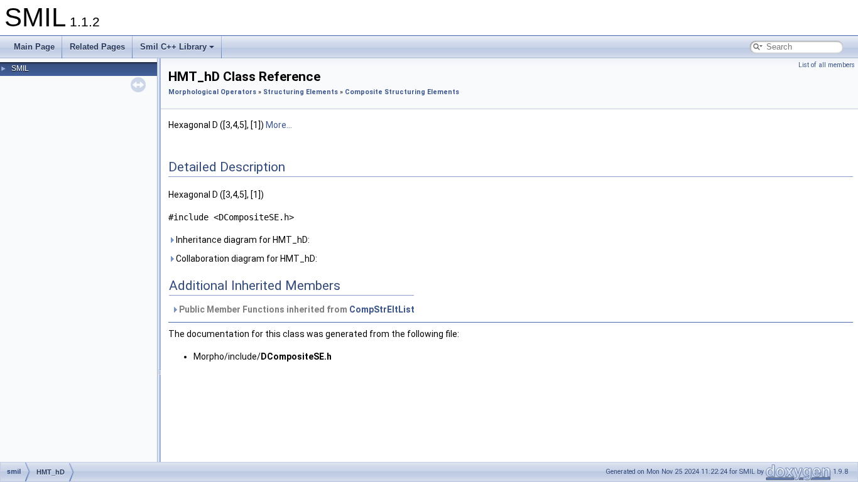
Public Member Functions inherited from (296, 309)
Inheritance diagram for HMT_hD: (242, 240)
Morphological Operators (212, 92)
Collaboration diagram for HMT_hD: (245, 259)
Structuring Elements (300, 92)
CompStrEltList (382, 309)
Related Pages (97, 46)
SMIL (20, 68)
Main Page (34, 46)
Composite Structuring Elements (402, 92)
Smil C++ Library (173, 46)
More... (279, 125)
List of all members (826, 65)
